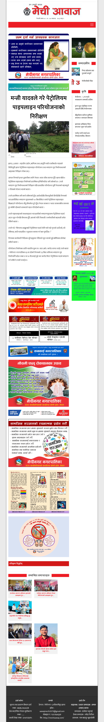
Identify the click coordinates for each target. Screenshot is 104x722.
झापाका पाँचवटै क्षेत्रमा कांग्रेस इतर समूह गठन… (46, 650)
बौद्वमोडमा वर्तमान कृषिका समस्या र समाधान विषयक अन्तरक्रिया (84, 118)
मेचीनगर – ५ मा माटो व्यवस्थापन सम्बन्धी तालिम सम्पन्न (84, 100)
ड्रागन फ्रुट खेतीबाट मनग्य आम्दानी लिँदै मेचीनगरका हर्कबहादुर (83, 109)
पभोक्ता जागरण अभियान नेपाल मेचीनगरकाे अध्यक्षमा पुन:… (46, 594)
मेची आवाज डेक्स (15, 155)
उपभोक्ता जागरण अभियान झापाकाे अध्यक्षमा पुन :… (20, 594)
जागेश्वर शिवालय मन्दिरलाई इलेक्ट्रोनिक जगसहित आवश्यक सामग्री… (20, 678)
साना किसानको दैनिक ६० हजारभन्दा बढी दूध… (20, 641)
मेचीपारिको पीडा (87, 81)
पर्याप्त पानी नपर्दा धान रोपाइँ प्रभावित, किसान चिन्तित (82, 136)
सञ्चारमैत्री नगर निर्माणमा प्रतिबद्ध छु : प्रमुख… (20, 617)
